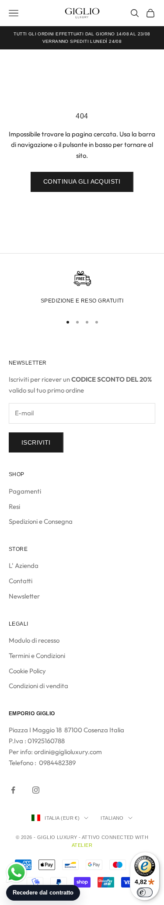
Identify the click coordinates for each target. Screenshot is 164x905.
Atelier (82, 845)
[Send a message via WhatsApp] (16, 872)
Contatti (20, 581)
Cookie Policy (27, 671)
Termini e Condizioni (37, 655)
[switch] (145, 892)
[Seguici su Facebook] (13, 790)
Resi (14, 506)
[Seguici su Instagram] (35, 790)
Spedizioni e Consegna (41, 521)
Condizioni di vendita (38, 686)
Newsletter (24, 596)
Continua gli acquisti (82, 181)
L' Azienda (23, 565)
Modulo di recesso (34, 640)
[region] (82, 289)
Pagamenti (25, 491)
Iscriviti (36, 442)
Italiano (112, 818)
